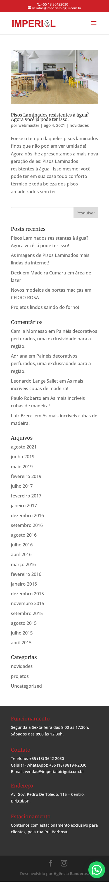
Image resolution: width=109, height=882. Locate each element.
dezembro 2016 (27, 515)
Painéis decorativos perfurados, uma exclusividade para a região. (54, 338)
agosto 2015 (24, 623)
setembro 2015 (27, 613)
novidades (79, 125)
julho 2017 (22, 486)
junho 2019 (22, 457)
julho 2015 (22, 633)
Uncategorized (26, 686)
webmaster (28, 125)
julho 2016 (22, 545)
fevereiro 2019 (26, 476)
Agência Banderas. (71, 873)
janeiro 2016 (24, 584)
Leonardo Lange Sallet (34, 381)
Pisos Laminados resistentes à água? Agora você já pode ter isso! (50, 117)
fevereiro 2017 (26, 496)
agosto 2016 (24, 535)
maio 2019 (22, 467)
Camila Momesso (29, 331)
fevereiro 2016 (26, 574)
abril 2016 (21, 554)
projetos (20, 676)
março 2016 (23, 564)
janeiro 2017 (24, 505)
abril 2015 (21, 643)
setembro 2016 (27, 525)
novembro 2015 (27, 603)
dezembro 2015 (27, 594)
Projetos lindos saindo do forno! (45, 307)
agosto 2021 (24, 447)
